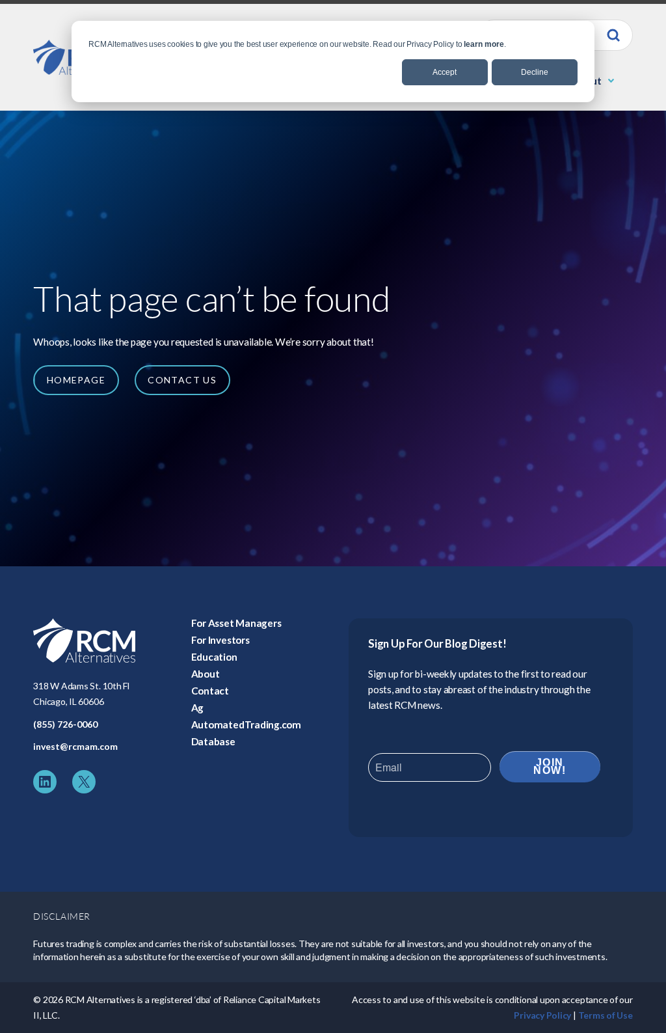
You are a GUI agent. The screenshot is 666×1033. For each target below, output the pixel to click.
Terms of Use (605, 1015)
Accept (445, 72)
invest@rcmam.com (75, 746)
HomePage (76, 379)
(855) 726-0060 (65, 724)
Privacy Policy (542, 1015)
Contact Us (182, 379)
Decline (534, 72)
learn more (484, 44)
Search (613, 35)
